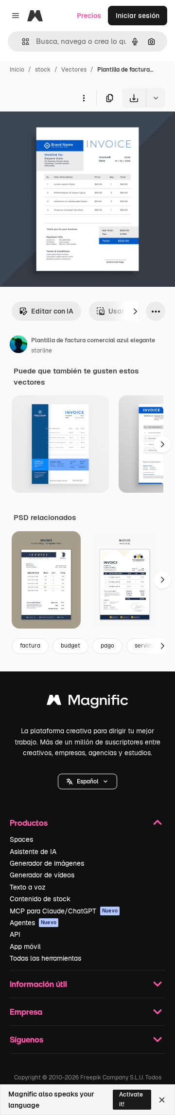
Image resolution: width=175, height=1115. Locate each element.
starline (41, 350)
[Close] (162, 1100)
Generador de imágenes (47, 863)
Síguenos (26, 1039)
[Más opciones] (83, 98)
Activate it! (131, 1099)
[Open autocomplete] (21, 41)
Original (62, 130)
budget (70, 646)
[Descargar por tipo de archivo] (155, 98)
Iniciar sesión (137, 15)
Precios (89, 15)
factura (30, 646)
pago (107, 646)
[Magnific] (87, 702)
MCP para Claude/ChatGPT (64, 911)
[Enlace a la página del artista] (18, 345)
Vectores (74, 70)
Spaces (21, 839)
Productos (29, 823)
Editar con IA (52, 311)
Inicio (17, 70)
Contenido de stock (40, 898)
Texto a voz (28, 887)
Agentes (33, 922)
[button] (87, 781)
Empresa (26, 1011)
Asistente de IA (33, 851)
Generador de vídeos (42, 875)
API (15, 934)
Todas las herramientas (45, 958)
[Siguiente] (135, 311)
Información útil (38, 984)
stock (43, 70)
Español (87, 781)
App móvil (25, 946)
